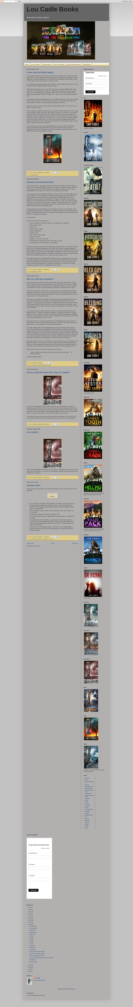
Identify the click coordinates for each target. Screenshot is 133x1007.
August (31, 934)
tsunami (87, 822)
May (31, 941)
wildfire (87, 826)
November (32, 928)
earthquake (33, 539)
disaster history (88, 788)
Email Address (90, 78)
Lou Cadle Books (53, 9)
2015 (29, 965)
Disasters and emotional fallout (40, 182)
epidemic (87, 798)
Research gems (33, 485)
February (32, 947)
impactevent (39, 539)
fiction (86, 800)
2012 (29, 971)
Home (52, 543)
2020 (29, 916)
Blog (26, 64)
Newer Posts (30, 543)
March (31, 945)
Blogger (73, 989)
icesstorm (87, 805)
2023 (29, 909)
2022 (29, 911)
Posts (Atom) (36, 546)
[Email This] (52, 173)
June (31, 939)
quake (49, 365)
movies (87, 807)
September (32, 932)
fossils (86, 802)
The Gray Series (35, 64)
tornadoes (87, 820)
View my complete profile (39, 980)
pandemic (87, 811)
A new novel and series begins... (41, 72)
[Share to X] (55, 173)
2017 (29, 922)
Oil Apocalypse (47, 64)
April (31, 943)
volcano (51, 539)
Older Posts (75, 543)
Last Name (31, 875)
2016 (29, 924)
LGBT (37, 365)
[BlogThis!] (54, 173)
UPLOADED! (32, 432)
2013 (29, 969)
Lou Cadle (37, 978)
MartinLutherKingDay (43, 365)
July (31, 937)
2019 (29, 918)
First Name (89, 83)
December (32, 926)
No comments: (46, 172)
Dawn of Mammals (59, 64)
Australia (87, 778)
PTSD (39, 271)
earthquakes (88, 793)
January (32, 949)
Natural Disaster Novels (74, 64)
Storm (37, 174)
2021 (29, 914)
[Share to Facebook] (57, 173)
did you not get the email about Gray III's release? (48, 372)
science (87, 818)
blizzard (87, 784)
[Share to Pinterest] (59, 173)
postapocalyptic (89, 815)
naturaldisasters (34, 271)
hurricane (87, 804)
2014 (29, 967)
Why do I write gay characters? (40, 279)
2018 (29, 920)
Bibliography (86, 64)
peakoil (87, 813)
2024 (29, 907)
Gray (86, 779)
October (32, 930)
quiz (86, 816)
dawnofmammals (89, 786)
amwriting (33, 174)
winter (86, 828)
